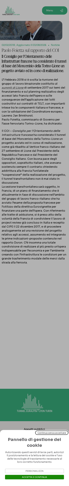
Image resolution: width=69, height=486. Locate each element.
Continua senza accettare (52, 432)
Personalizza (34, 471)
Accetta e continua (34, 477)
